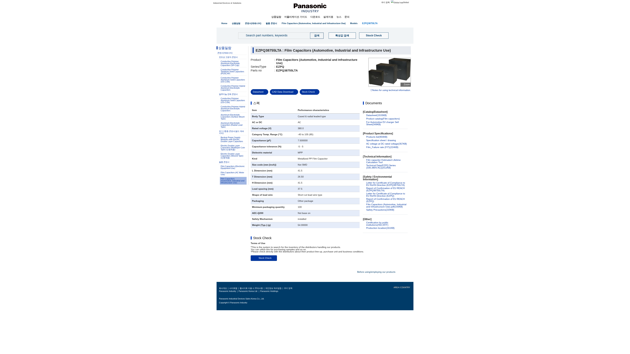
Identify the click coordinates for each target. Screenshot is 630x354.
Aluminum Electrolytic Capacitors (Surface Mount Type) (232, 117)
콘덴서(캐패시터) (253, 23)
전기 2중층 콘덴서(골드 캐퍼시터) (231, 132)
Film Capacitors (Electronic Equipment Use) (233, 167)
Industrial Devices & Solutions (227, 3)
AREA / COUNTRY (401, 287)
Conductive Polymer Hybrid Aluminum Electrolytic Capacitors (233, 88)
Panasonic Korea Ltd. (248, 291)
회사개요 (223, 288)
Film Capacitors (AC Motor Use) (232, 173)
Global (406, 2)
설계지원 (328, 16)
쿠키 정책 (385, 2)
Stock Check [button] (262, 238)
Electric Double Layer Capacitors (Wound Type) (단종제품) (232, 156)
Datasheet (258, 91)
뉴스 (338, 16)
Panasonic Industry (227, 291)
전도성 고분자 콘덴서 (228, 57)
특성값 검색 (342, 35)
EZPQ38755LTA (370, 23)
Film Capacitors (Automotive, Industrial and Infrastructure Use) (314, 23)
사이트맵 (233, 288)
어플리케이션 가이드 (295, 16)
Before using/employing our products (376, 272)
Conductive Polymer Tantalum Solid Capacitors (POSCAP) (232, 72)
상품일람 (276, 16)
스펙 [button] (256, 103)
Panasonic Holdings (269, 291)
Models (353, 23)
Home (224, 23)
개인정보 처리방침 (273, 288)
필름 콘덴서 (271, 23)
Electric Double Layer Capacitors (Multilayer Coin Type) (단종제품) (233, 148)
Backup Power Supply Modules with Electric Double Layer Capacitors (232, 139)
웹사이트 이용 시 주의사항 (251, 288)
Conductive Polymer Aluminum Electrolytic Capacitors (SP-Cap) (230, 63)
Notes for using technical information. (391, 90)
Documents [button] (373, 103)
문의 (347, 16)
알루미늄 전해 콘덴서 (228, 94)
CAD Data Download (282, 91)
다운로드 (315, 16)
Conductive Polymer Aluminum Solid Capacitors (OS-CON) (233, 80)
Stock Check (374, 35)
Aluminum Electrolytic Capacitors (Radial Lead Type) (231, 125)
